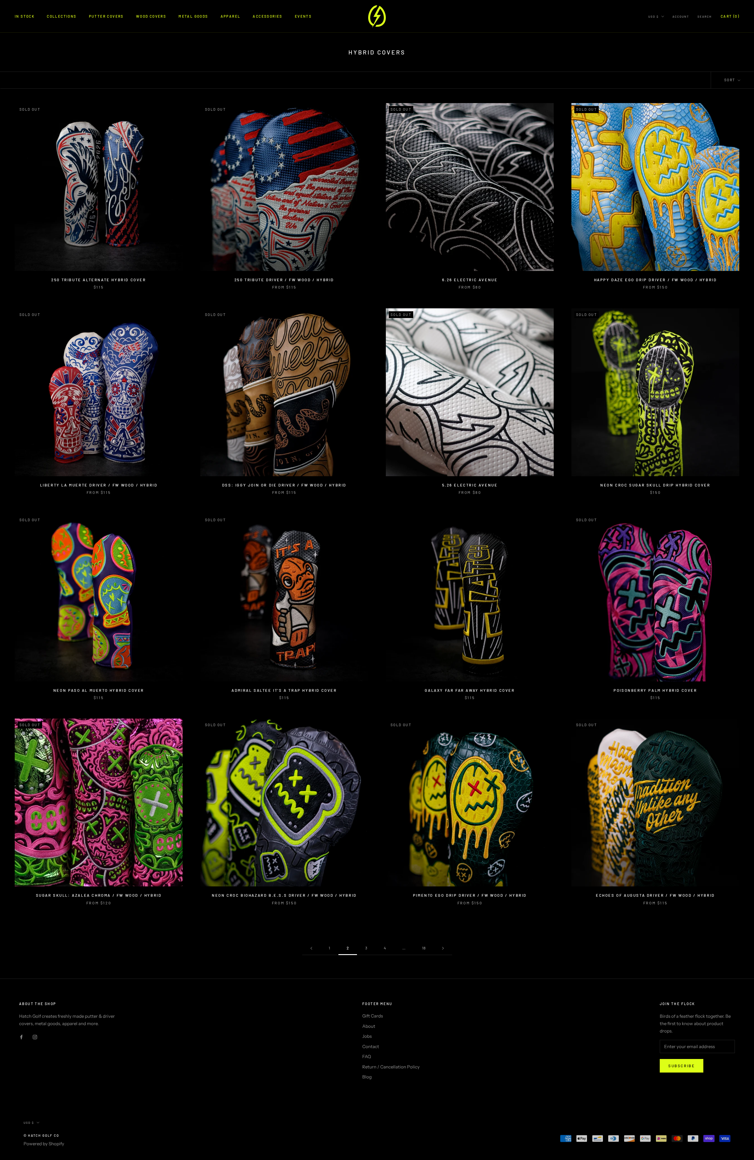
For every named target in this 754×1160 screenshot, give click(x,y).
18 (424, 948)
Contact (370, 1046)
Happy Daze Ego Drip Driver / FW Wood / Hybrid (655, 279)
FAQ (366, 1056)
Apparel (231, 16)
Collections (61, 16)
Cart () (730, 16)
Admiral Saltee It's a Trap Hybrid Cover (284, 690)
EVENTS (303, 16)
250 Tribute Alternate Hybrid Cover (98, 279)
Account (680, 16)
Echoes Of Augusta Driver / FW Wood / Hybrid (655, 895)
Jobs (367, 1036)
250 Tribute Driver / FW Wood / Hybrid (284, 279)
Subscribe (681, 1065)
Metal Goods (193, 16)
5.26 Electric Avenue (470, 485)
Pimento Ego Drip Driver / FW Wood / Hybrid (470, 895)
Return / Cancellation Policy (391, 1067)
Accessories (267, 16)
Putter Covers (106, 16)
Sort (730, 80)
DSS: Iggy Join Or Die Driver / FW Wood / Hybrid (284, 485)
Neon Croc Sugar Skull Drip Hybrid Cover (655, 485)
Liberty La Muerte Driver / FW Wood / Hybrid (99, 485)
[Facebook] (21, 1037)
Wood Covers (151, 16)
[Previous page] (311, 948)
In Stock (24, 16)
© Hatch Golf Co (41, 1135)
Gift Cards (372, 1016)
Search (704, 16)
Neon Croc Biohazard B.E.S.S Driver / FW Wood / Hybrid (284, 895)
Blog (367, 1077)
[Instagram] (35, 1037)
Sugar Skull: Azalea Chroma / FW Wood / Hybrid (99, 895)
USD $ (653, 16)
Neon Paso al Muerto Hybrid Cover (98, 690)
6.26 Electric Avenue (470, 279)
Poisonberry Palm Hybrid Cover (655, 690)
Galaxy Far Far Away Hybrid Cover (470, 690)
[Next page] (443, 948)
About (368, 1026)
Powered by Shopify (44, 1143)
